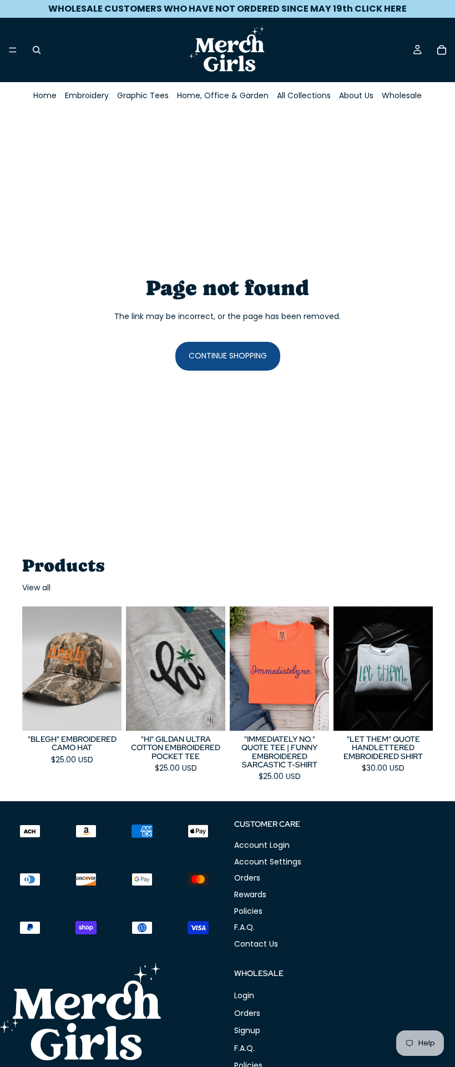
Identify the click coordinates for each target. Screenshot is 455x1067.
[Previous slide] (34, 668)
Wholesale (402, 95)
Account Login (262, 845)
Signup (247, 1030)
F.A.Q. (244, 927)
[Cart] (441, 50)
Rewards (250, 894)
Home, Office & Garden (223, 95)
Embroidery (87, 95)
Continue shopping (228, 355)
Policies (248, 910)
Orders (247, 877)
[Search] (36, 50)
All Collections (304, 95)
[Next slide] (109, 668)
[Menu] (13, 50)
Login (244, 995)
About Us (356, 95)
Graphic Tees (143, 95)
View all (36, 588)
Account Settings (267, 861)
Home (45, 95)
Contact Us (256, 943)
